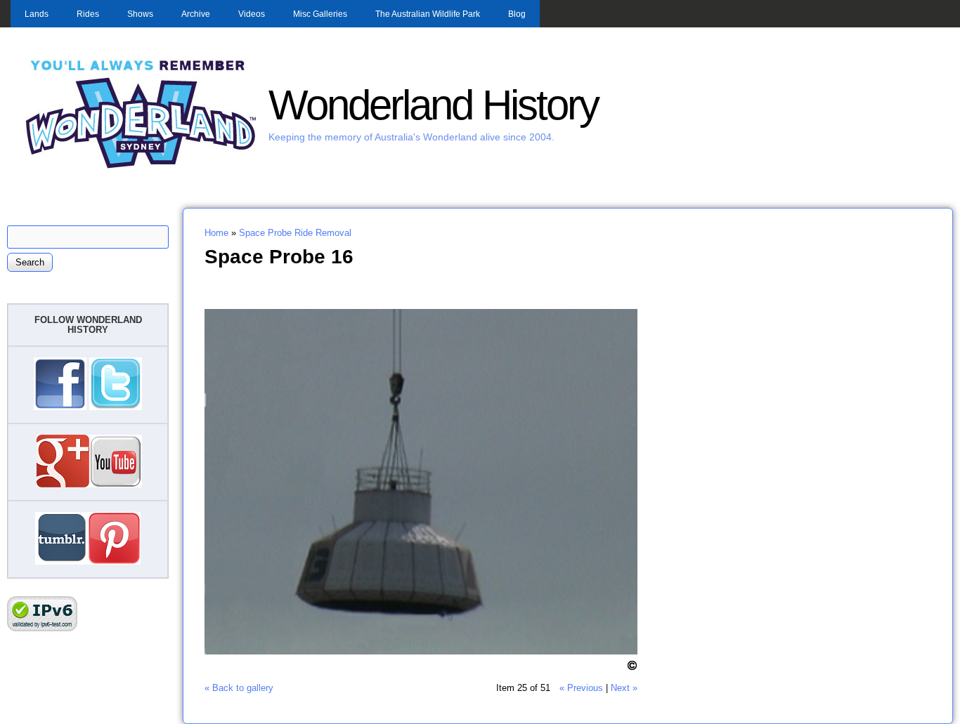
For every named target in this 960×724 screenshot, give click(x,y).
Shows (140, 14)
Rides (88, 14)
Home (216, 233)
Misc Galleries (320, 14)
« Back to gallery (239, 688)
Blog (517, 14)
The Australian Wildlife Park (427, 14)
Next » (624, 688)
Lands (36, 14)
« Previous (581, 688)
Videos (251, 14)
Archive (195, 14)
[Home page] (141, 167)
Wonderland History (433, 105)
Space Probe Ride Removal (295, 233)
